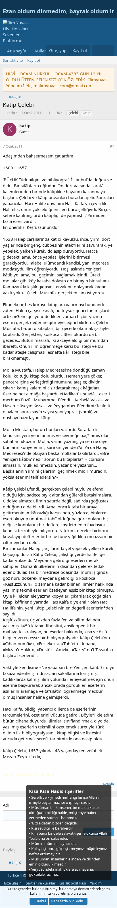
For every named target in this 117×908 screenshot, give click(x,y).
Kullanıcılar (45, 51)
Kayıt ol (33, 60)
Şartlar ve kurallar (40, 883)
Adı (6, 805)
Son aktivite (13, 60)
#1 (112, 146)
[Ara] (108, 50)
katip (86, 112)
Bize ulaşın (13, 883)
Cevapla (107, 783)
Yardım (96, 883)
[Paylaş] (104, 146)
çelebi (73, 112)
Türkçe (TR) (16, 875)
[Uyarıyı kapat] (106, 791)
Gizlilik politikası (72, 883)
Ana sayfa (16, 51)
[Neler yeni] (97, 50)
